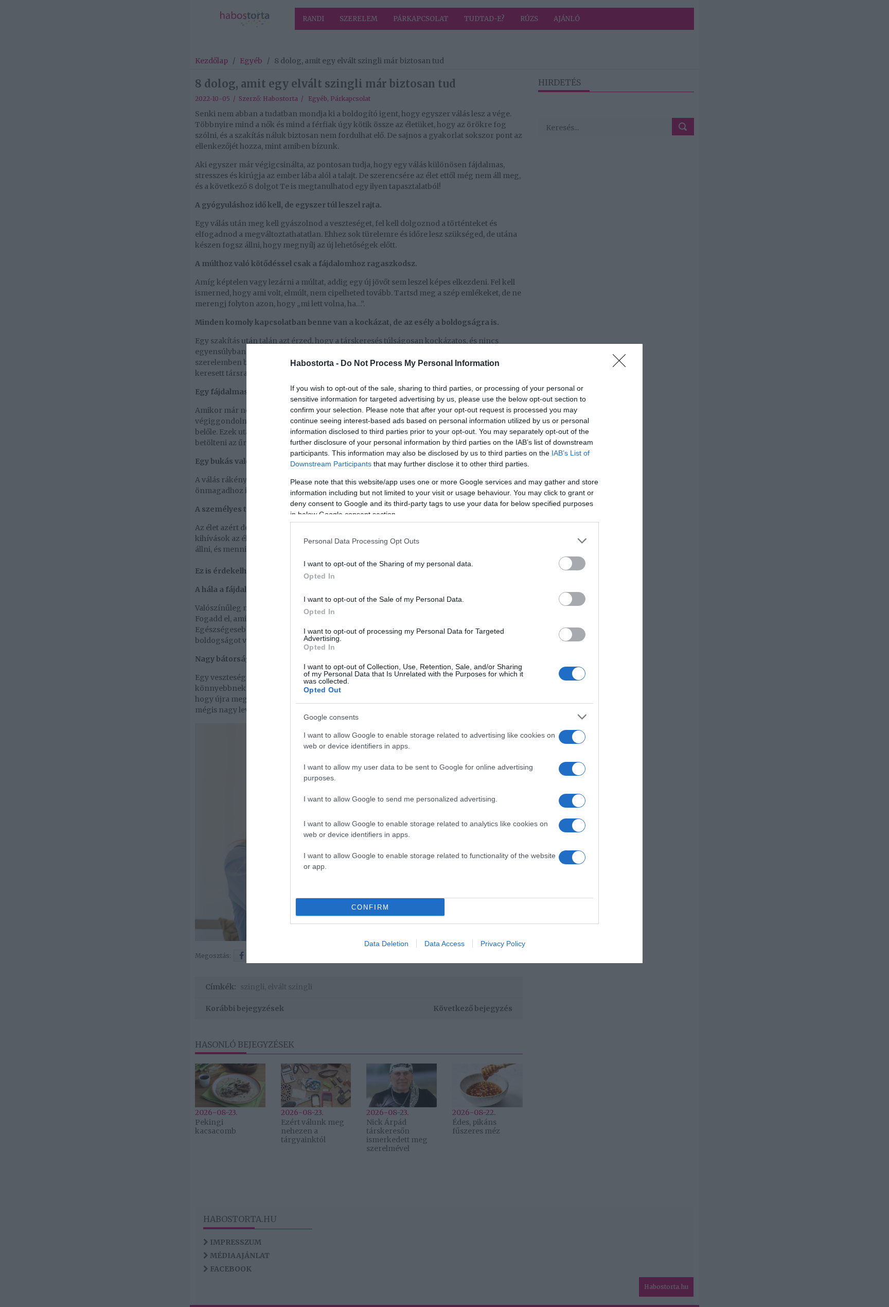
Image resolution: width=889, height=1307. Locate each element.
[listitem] (444, 540)
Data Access (444, 943)
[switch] (572, 563)
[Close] (622, 364)
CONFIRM (370, 907)
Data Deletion (386, 943)
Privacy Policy (503, 943)
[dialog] (444, 653)
